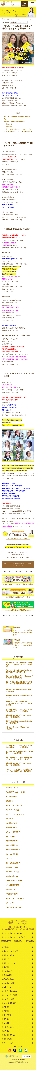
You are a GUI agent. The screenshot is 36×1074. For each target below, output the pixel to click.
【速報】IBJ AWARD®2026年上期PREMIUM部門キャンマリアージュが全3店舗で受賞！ (19, 703)
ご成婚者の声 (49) (11, 823)
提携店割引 (7, 1015)
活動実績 (6, 1011)
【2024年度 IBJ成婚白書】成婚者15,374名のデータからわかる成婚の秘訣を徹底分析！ (19, 683)
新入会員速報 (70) (11, 827)
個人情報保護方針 (9, 1035)
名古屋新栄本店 (6, 941)
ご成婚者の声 (7, 971)
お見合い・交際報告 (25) (13, 832)
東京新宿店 (18, 941)
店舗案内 (6, 947)
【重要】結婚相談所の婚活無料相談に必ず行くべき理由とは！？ (19, 722)
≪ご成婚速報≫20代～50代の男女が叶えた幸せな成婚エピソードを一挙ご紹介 (19, 710)
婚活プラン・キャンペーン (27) (15, 814)
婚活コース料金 (8, 955)
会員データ (7, 987)
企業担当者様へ (8, 1027)
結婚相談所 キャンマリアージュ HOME (13, 19)
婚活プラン (7, 959)
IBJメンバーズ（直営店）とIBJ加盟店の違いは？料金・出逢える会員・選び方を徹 (19, 770)
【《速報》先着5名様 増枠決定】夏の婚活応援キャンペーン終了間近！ (19, 752)
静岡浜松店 (30, 941)
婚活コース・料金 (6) (12, 810)
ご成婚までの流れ (9, 983)
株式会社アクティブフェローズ (20, 1062)
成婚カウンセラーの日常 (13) (15, 898)
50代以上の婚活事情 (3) (13, 849)
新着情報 (6, 1007)
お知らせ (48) (10, 903)
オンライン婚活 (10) (12, 854)
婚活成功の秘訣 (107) (12, 876)
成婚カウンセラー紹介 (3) (14, 805)
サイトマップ (7, 1043)
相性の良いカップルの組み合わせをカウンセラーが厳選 (19, 690)
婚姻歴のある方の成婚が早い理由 (14, 121)
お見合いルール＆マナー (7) (14, 880)
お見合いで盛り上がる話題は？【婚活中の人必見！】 (19, 728)
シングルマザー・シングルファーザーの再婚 (18, 131)
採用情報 (6, 1019)
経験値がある (10, 124)
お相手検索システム (10, 991)
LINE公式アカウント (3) (13, 907)
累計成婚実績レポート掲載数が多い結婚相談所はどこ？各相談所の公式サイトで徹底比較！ (19, 664)
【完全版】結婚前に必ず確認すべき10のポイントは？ (19, 696)
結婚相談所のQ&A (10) (13, 867)
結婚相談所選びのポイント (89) (15, 792)
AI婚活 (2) (9, 858)
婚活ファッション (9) (12, 871)
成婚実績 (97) (10, 818)
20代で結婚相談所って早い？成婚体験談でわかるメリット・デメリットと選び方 (19, 758)
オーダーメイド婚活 (10, 995)
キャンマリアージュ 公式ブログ (14, 937)
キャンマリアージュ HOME (12, 933)
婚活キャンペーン (9, 963)
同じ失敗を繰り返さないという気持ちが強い (19, 129)
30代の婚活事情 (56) (12, 841)
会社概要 (6, 1023)
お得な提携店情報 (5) (12, 885)
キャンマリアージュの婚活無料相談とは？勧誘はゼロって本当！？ (18, 564)
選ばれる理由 (7, 975)
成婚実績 (6, 967)
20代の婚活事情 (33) (12, 836)
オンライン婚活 (8, 999)
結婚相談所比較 (8, 979)
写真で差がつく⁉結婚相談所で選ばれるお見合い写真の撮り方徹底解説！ (19, 677)
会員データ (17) (10, 889)
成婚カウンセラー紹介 (10, 951)
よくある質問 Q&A (9, 1003)
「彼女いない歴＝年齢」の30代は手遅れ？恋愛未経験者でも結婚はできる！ (19, 671)
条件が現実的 (10, 126)
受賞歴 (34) (9, 801)
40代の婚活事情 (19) (12, 845)
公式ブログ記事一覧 (12, 787)
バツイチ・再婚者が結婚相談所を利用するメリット (18, 118)
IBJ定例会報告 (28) (12, 894)
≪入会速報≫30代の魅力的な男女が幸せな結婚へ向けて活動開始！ (19, 716)
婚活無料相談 (7, 1039)
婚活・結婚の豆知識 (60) (13, 863)
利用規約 (6, 1031)
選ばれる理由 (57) (11, 796)
